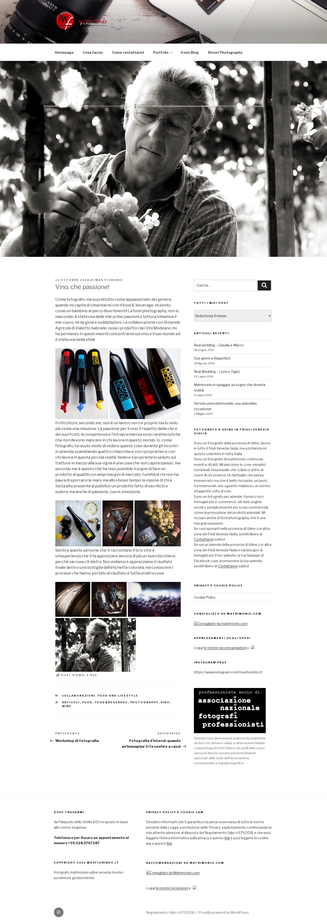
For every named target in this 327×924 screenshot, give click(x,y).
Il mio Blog (190, 52)
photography (144, 702)
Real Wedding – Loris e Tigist (217, 372)
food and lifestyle (118, 695)
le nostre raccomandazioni (225, 648)
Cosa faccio (93, 52)
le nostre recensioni (172, 888)
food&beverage (111, 702)
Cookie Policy (204, 597)
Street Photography (225, 52)
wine (67, 706)
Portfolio (161, 52)
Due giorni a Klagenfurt (212, 358)
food (87, 702)
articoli (71, 702)
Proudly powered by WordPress (224, 912)
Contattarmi (204, 539)
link (227, 838)
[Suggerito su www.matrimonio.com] (173, 873)
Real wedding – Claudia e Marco (219, 345)
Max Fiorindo (109, 280)
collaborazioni (79, 695)
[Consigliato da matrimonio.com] (221, 624)
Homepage (64, 52)
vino (165, 702)
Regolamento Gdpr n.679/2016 (170, 912)
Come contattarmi (128, 52)
